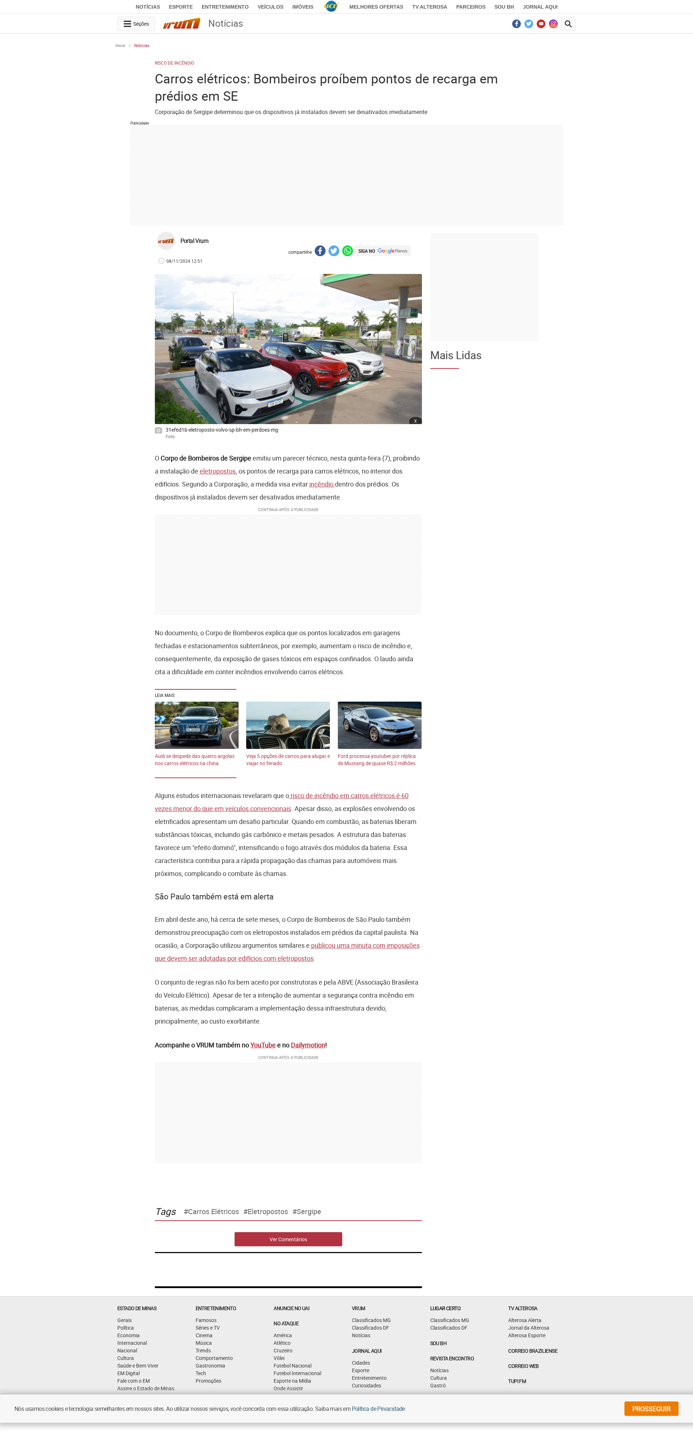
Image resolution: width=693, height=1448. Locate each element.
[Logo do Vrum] (181, 24)
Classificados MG (371, 1320)
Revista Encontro (452, 1358)
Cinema (204, 1335)
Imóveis (302, 7)
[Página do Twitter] (529, 26)
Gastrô (438, 1385)
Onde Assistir (288, 1388)
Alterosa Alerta (524, 1320)
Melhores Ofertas (376, 7)
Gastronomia (210, 1365)
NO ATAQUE (286, 1323)
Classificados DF (370, 1327)
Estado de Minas (136, 1308)
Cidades (361, 1362)
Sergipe (309, 1211)
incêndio (322, 484)
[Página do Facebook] (517, 26)
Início (120, 45)
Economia (128, 1335)
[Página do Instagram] (553, 26)
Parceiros (470, 7)
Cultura (125, 1358)
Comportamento (214, 1358)
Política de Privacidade (378, 1409)
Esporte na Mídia (292, 1380)
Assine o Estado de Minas (145, 1388)
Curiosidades (366, 1385)
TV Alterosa (429, 7)
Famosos (206, 1320)
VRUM (358, 1308)
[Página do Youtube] (541, 26)
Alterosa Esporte (526, 1335)
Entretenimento (225, 7)
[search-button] (568, 24)
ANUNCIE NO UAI (291, 1308)
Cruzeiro (283, 1350)
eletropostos (218, 471)
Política (125, 1327)
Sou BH (504, 7)
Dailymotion (308, 1045)
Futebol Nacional (292, 1365)
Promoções (208, 1380)
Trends (203, 1350)
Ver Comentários (288, 1239)
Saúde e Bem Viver (137, 1365)
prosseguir (651, 1408)
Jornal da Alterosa (528, 1327)
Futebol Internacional (297, 1373)
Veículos (270, 7)
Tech (201, 1373)
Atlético (282, 1342)
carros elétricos (213, 1211)
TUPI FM (517, 1381)
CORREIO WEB (523, 1365)
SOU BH (438, 1343)
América (283, 1335)
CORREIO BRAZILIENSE (532, 1350)
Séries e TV (208, 1327)
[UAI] (331, 7)
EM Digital (128, 1373)
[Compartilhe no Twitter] (333, 251)
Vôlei (279, 1358)
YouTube (263, 1045)
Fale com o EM (133, 1380)
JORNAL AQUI (540, 7)
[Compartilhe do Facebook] (320, 251)
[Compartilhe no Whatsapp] (347, 251)
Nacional (127, 1350)
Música (204, 1342)
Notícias (148, 7)
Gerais (124, 1320)
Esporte (181, 7)
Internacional (132, 1342)
